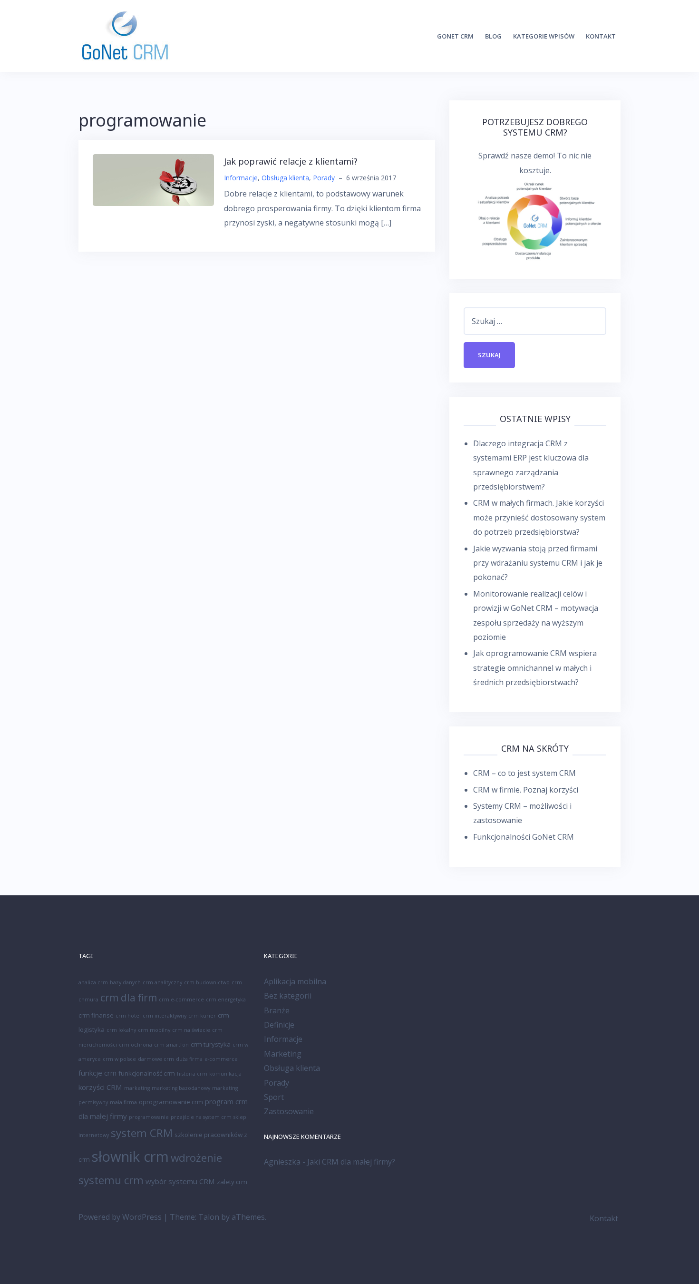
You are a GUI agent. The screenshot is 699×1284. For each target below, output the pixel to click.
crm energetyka (226, 999)
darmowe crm (156, 1059)
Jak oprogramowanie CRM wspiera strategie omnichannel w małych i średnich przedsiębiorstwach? (535, 667)
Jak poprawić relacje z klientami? (291, 161)
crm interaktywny (164, 1015)
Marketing (282, 1054)
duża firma (189, 1059)
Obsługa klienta (285, 177)
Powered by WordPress (120, 1217)
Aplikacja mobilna (295, 981)
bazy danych (125, 982)
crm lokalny (121, 1030)
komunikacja (225, 1073)
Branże (277, 1010)
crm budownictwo (207, 982)
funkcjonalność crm (146, 1073)
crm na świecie (191, 1030)
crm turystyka (211, 1044)
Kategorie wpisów (543, 36)
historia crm (192, 1073)
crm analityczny (162, 982)
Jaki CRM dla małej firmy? (351, 1162)
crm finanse (96, 1015)
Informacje (241, 177)
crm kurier (202, 1015)
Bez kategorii (287, 995)
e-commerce (221, 1059)
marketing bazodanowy (181, 1088)
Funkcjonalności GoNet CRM (523, 837)
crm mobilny (154, 1030)
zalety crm (232, 1181)
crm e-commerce (181, 999)
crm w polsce (119, 1059)
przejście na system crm (201, 1117)
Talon (208, 1217)
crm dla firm (128, 997)
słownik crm (130, 1156)
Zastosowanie (289, 1111)
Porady (324, 177)
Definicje (279, 1024)
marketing (137, 1088)
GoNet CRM (455, 36)
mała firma (123, 1102)
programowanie (149, 1117)
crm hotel (128, 1015)
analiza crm (93, 982)
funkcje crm (97, 1073)
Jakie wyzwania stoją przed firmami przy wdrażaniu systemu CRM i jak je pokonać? (537, 563)
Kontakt (601, 36)
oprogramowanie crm (171, 1102)
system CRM (142, 1133)
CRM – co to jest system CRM (524, 773)
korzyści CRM (100, 1087)
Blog (493, 36)
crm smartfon (171, 1044)
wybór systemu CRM (180, 1181)
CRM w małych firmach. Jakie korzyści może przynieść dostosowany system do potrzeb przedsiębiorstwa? (539, 517)
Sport (274, 1097)
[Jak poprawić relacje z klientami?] (153, 179)
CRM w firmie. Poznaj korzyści (525, 789)
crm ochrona (135, 1044)
